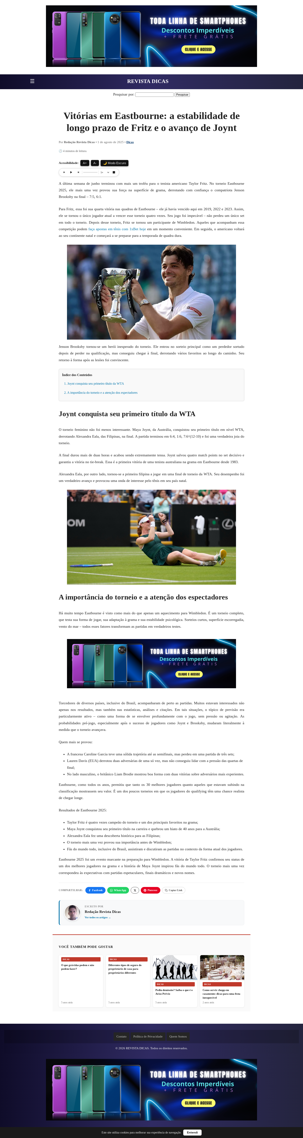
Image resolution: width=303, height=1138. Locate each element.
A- (94, 163)
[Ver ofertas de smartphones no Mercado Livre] (151, 37)
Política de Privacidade (148, 1036)
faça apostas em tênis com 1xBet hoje (117, 229)
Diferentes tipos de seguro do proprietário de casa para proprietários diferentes (125, 969)
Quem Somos (178, 1036)
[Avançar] (78, 172)
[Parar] (114, 172)
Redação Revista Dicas (103, 912)
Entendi (192, 1132)
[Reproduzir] (71, 172)
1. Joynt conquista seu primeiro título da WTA (94, 383)
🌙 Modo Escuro (114, 163)
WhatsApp (120, 890)
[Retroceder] (64, 172)
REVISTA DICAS (147, 81)
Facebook (97, 890)
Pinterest (152, 890)
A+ (85, 163)
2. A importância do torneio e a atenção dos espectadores (100, 392)
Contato (121, 1036)
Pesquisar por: (123, 94)
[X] (135, 890)
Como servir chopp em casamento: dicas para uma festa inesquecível (221, 993)
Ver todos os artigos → (98, 917)
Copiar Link (176, 890)
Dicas (130, 142)
